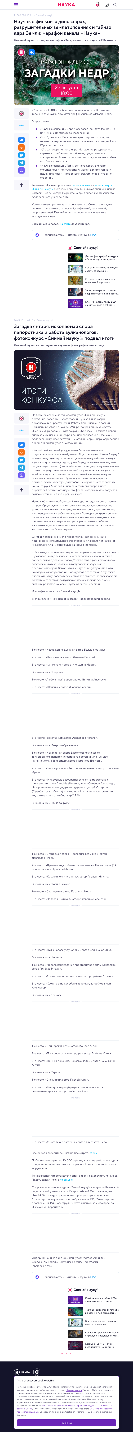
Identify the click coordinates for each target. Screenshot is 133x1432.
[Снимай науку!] (21, 113)
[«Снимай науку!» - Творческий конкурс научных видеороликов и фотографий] (97, 4)
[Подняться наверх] (21, 185)
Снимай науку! (44, 15)
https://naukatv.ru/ (74, 1389)
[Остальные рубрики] (21, 125)
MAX (93, 235)
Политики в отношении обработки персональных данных (69, 1405)
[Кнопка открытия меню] (16, 4)
